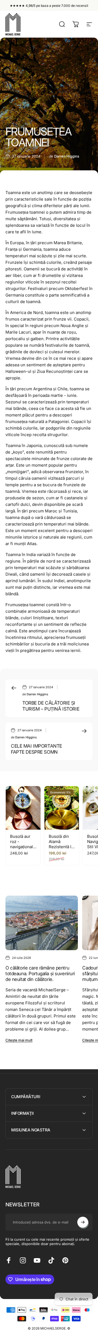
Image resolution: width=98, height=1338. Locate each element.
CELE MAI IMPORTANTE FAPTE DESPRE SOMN (36, 748)
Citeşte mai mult (18, 1040)
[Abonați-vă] (82, 1222)
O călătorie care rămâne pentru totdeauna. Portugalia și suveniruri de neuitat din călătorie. (40, 973)
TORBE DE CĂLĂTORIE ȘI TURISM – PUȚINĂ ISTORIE (50, 705)
